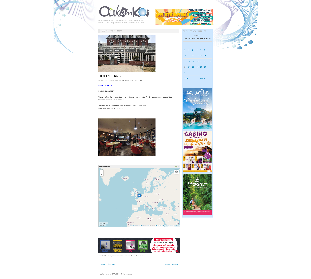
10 (185, 55)
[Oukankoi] (124, 11)
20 (198, 61)
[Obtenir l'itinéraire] (176, 166)
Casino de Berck (117, 256)
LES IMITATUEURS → (172, 264)
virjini (124, 80)
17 (185, 61)
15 (205, 55)
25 (189, 67)
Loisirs (140, 80)
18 (189, 61)
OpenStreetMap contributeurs (164, 226)
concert (126, 256)
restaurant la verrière (136, 256)
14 (201, 55)
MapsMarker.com (135, 226)
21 (201, 61)
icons (147, 226)
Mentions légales (126, 274)
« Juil (186, 78)
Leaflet (143, 226)
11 (189, 55)
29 (205, 67)
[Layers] (176, 172)
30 (210, 67)
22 (205, 61)
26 (193, 67)
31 (185, 72)
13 (198, 55)
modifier (176, 226)
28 (201, 67)
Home (103, 31)
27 (198, 67)
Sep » (202, 78)
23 (210, 61)
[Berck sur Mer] (139, 195)
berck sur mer (106, 256)
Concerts (134, 80)
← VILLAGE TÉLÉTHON (106, 264)
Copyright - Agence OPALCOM (108, 274)
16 (210, 55)
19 (193, 61)
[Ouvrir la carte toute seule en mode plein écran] (179, 166)
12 (193, 55)
